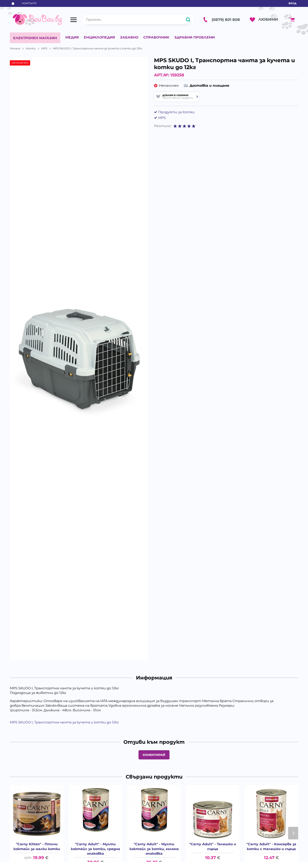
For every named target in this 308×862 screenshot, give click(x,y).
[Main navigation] (73, 19)
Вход (292, 3)
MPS (44, 48)
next (293, 833)
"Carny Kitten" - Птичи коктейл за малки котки (36, 846)
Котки (31, 48)
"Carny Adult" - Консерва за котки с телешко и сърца (271, 846)
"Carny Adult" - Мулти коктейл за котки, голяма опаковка (154, 849)
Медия (72, 37)
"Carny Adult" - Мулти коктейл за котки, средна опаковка (95, 849)
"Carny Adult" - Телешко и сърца (212, 846)
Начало (15, 48)
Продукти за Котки (176, 112)
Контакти (29, 3)
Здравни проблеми (194, 37)
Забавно (129, 37)
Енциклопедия (99, 37)
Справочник (156, 37)
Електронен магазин (35, 38)
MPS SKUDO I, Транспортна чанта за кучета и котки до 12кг (64, 722)
